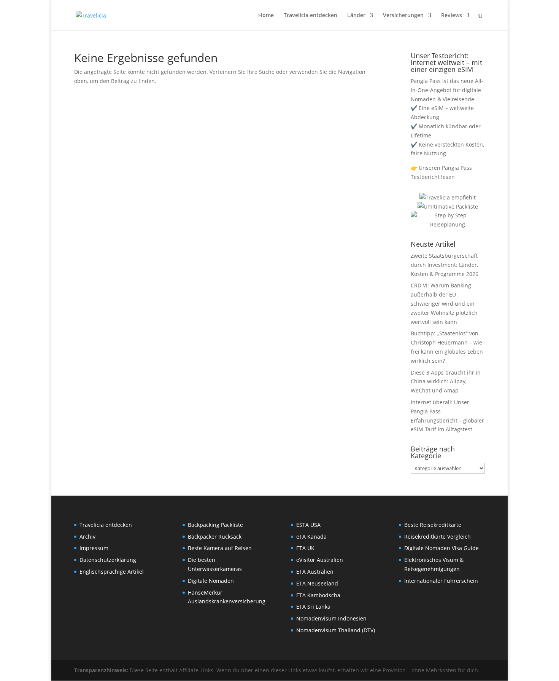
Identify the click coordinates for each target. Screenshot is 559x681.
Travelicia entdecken (310, 16)
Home (266, 16)
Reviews (451, 16)
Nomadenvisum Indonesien (331, 618)
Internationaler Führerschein (441, 580)
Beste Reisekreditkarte (432, 524)
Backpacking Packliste (215, 524)
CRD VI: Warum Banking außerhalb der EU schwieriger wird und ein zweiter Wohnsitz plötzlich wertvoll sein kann (444, 303)
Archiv (87, 536)
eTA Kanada (311, 536)
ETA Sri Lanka (313, 606)
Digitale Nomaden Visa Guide (441, 548)
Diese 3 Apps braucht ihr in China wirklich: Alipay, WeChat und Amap (446, 381)
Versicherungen (403, 16)
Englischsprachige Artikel (111, 571)
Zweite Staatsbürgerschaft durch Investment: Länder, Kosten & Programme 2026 (444, 265)
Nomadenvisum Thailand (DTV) (335, 630)
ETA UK (305, 548)
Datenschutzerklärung (107, 559)
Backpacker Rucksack (214, 536)
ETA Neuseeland (317, 583)
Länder (356, 16)
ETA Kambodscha (318, 595)
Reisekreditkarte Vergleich (437, 536)
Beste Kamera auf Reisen (220, 548)
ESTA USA (308, 524)
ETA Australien (314, 571)
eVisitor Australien (319, 559)
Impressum (93, 548)
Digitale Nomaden (211, 580)
